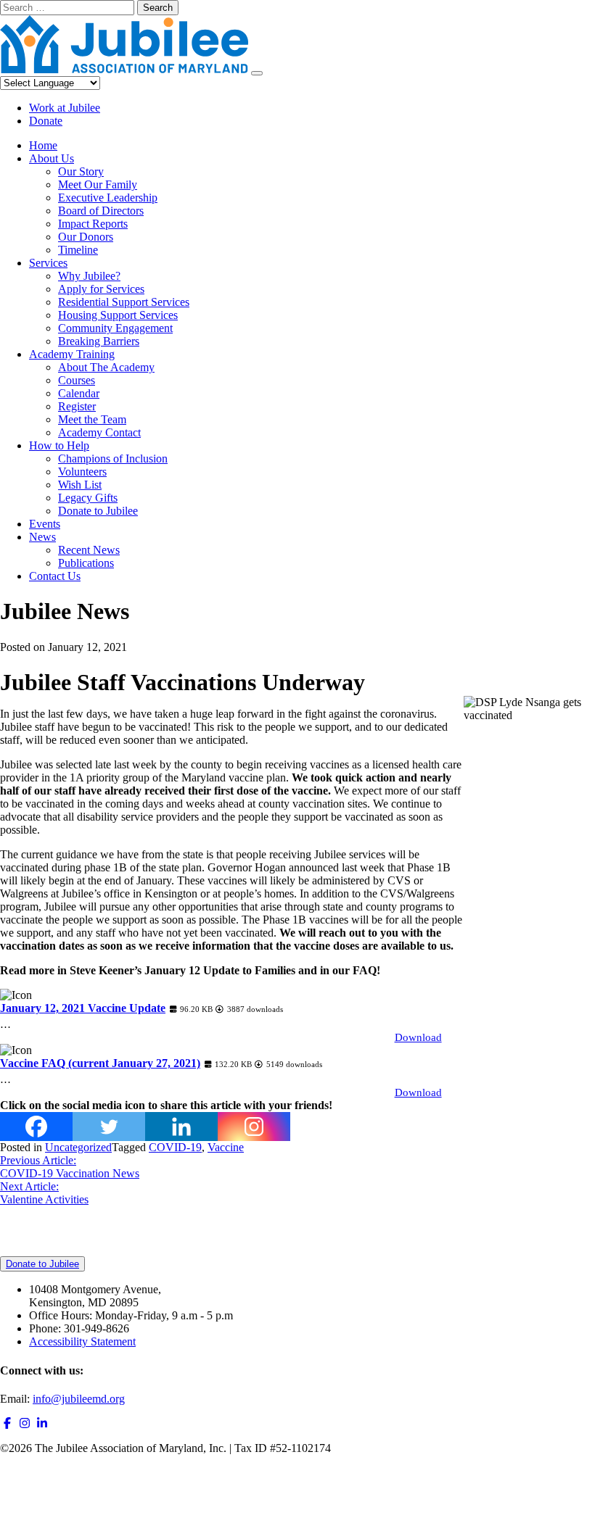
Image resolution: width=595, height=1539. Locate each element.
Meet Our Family (97, 184)
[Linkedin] (181, 1126)
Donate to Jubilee (98, 511)
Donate (45, 121)
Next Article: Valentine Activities (44, 1193)
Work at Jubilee (64, 107)
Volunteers (82, 471)
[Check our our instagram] (24, 1423)
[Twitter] (109, 1126)
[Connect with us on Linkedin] (42, 1423)
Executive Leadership (107, 197)
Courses (76, 380)
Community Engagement (115, 328)
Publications (86, 563)
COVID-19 (175, 1147)
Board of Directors (101, 210)
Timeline (78, 250)
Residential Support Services (123, 302)
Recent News (89, 550)
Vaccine (226, 1147)
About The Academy (106, 367)
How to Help (59, 445)
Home (43, 145)
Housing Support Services (118, 315)
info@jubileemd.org (79, 1399)
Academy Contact (99, 432)
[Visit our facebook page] (7, 1423)
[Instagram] (254, 1126)
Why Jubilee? (89, 276)
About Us (51, 158)
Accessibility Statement (82, 1341)
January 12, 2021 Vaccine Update (82, 1008)
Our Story (81, 171)
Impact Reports (93, 223)
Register (77, 406)
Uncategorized (78, 1147)
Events (44, 524)
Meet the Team (92, 419)
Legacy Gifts (88, 497)
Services (48, 263)
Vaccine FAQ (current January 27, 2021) (100, 1063)
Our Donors (85, 237)
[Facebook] (36, 1126)
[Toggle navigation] (257, 73)
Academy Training (72, 354)
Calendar (78, 393)
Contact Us (55, 576)
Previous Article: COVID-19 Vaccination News (69, 1166)
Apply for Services (101, 289)
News (42, 537)
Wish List (80, 484)
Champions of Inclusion (113, 458)
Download (418, 1037)
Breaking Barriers (98, 341)
